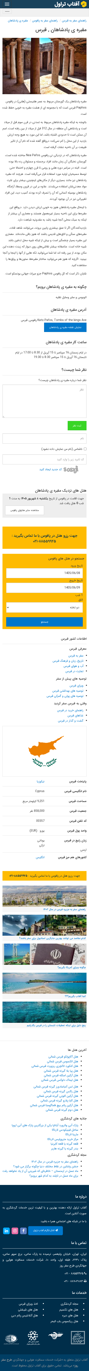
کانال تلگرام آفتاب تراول (44, 1230)
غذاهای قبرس (75, 715)
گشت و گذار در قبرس (70, 720)
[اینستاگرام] (15, 1230)
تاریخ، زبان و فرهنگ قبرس (68, 661)
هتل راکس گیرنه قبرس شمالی (61, 1091)
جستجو (44, 622)
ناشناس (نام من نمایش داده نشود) (61, 449)
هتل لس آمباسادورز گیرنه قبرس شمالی (56, 1086)
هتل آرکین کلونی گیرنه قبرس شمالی (57, 1096)
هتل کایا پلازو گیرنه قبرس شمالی (59, 1100)
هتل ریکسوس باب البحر (64, 1321)
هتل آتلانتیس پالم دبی (24, 1315)
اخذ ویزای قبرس (28, 1304)
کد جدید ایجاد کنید (50, 469)
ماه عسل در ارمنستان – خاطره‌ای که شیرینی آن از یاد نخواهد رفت (40, 1171)
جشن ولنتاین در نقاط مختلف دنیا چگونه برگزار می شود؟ (45, 1166)
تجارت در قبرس (74, 671)
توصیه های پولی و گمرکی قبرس (65, 696)
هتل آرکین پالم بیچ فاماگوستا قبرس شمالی (54, 1105)
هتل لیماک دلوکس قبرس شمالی (59, 1080)
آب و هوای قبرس (73, 666)
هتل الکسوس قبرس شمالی (62, 1061)
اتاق (80, 599)
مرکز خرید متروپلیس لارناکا (62, 1139)
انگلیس (40, 857)
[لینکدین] (6, 1230)
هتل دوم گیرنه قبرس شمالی (62, 1110)
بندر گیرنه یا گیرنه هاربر (64, 1148)
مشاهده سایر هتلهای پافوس (24, 510)
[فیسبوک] (23, 1230)
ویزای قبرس (76, 685)
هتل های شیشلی (28, 1309)
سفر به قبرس (75, 655)
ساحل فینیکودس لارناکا (65, 1130)
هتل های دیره (70, 1315)
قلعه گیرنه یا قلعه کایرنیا (64, 1143)
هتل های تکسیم (68, 1309)
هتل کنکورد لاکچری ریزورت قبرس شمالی (54, 1066)
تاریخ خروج (76, 580)
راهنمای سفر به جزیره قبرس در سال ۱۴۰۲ (54, 1161)
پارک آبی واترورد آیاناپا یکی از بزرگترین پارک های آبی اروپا (45, 1125)
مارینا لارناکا (71, 1134)
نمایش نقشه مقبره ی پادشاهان (65, 327)
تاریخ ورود (77, 565)
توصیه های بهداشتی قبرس (67, 691)
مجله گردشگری (69, 1304)
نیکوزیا (40, 781)
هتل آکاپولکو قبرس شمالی (63, 1056)
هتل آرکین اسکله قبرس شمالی (61, 1075)
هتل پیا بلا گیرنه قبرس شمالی (61, 1071)
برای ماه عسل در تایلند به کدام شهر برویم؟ (53, 1176)
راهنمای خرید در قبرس (70, 710)
